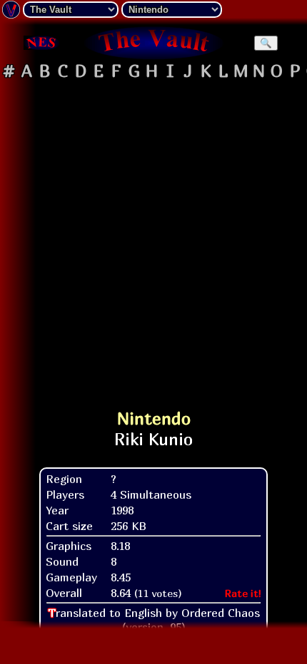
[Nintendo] (41, 43)
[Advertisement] (153, 238)
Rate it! (243, 593)
